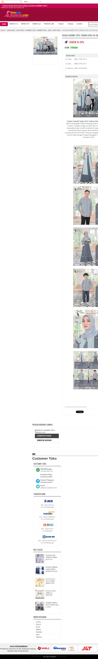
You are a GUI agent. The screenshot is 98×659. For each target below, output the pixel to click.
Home (3, 30)
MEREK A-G (14, 24)
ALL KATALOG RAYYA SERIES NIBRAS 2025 (50, 581)
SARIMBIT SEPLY (42, 30)
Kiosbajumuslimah (46, 477)
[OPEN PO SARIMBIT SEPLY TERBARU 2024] (47, 431)
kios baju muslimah (49, 657)
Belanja (70, 24)
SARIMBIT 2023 (31, 30)
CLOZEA (79, 24)
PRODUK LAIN (49, 24)
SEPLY (50, 30)
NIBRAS (38, 630)
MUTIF (38, 627)
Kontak (61, 24)
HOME (4, 24)
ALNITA (38, 622)
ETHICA (38, 624)
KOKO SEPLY (20, 30)
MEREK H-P (25, 24)
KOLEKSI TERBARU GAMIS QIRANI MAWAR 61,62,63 (52, 569)
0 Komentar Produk (44, 435)
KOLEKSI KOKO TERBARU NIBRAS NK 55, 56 (51, 557)
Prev (33, 454)
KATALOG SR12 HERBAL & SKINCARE (51, 593)
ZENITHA (39, 637)
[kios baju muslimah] (16, 14)
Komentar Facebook (44, 440)
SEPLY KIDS (56, 30)
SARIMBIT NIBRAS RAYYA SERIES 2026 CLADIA (52, 605)
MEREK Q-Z (37, 24)
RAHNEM (39, 632)
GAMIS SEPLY (11, 30)
